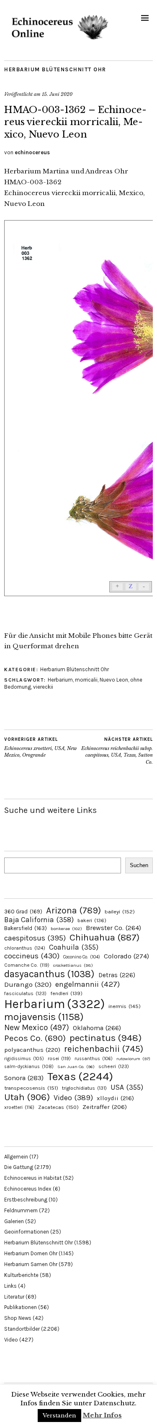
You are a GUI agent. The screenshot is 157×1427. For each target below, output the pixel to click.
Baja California (39, 919)
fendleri (66, 993)
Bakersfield (25, 928)
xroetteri (19, 1107)
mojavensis (44, 1017)
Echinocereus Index (27, 1189)
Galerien (14, 1221)
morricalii (86, 680)
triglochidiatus (84, 1088)
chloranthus (24, 948)
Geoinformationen (26, 1232)
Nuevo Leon (114, 680)
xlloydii (115, 1098)
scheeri (113, 1066)
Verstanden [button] (59, 1415)
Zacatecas (58, 1107)
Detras (116, 975)
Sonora (24, 1078)
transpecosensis (31, 1088)
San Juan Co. (76, 1066)
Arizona (73, 910)
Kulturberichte (21, 1275)
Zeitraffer (104, 1107)
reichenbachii (103, 1048)
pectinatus (105, 1037)
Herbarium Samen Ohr (30, 1264)
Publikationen (20, 1307)
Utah (27, 1097)
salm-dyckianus (29, 1066)
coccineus (31, 956)
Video (73, 1097)
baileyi (120, 911)
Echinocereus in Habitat (33, 1178)
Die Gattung (18, 1167)
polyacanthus (32, 1049)
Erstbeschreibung (25, 1199)
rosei (59, 1058)
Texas (80, 1076)
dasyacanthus (49, 974)
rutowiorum (133, 1058)
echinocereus (32, 152)
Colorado (126, 956)
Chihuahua (104, 937)
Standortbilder (22, 1329)
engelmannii (87, 984)
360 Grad (23, 911)
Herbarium (60, 680)
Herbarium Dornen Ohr (30, 1253)
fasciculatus (25, 993)
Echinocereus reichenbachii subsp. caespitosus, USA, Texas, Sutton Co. (117, 751)
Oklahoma (97, 1028)
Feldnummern (21, 1210)
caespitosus (35, 938)
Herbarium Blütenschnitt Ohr (55, 69)
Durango (27, 984)
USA (127, 1087)
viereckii (43, 687)
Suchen (139, 865)
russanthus (94, 1058)
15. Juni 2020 (57, 94)
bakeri (91, 920)
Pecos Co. (35, 1038)
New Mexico (36, 1027)
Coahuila (73, 947)
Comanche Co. (26, 965)
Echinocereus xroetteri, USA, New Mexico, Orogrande (40, 747)
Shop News (17, 1318)
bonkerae (66, 928)
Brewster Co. (113, 928)
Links (10, 1286)
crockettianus (73, 965)
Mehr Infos (102, 1415)
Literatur (14, 1297)
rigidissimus (24, 1058)
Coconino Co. (81, 957)
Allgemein (16, 1157)
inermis (124, 1006)
